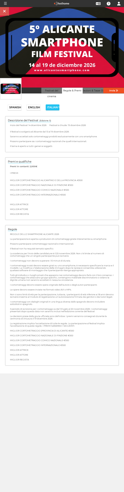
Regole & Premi (72, 90)
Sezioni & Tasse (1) (93, 90)
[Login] (118, 3)
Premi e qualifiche (19, 161)
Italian (53, 107)
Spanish (15, 107)
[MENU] (5, 3)
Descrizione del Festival (29, 120)
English (34, 107)
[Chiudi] (4, 11)
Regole (12, 229)
